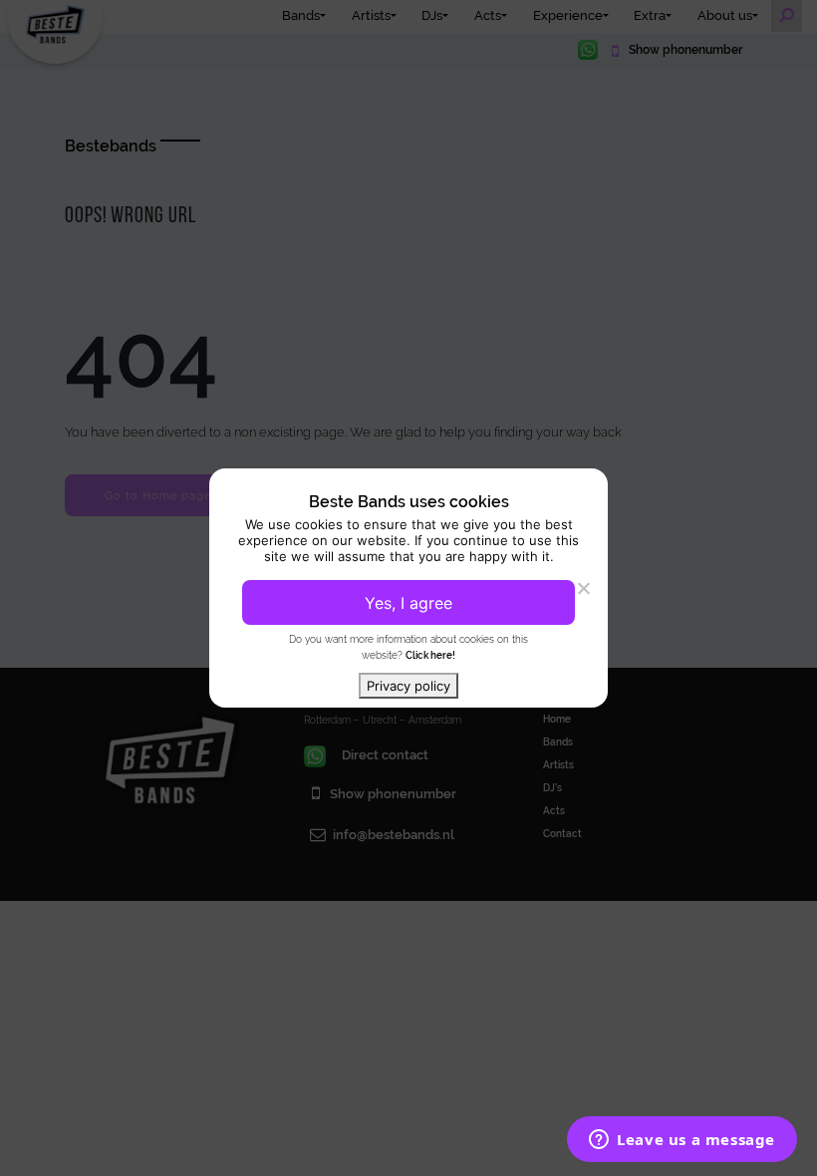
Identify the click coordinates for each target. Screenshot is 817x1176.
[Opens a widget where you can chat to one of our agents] (682, 1141)
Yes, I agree (408, 603)
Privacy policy (408, 686)
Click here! (430, 655)
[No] (583, 588)
